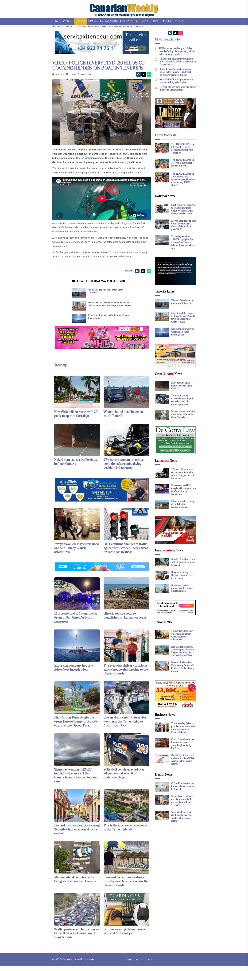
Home (57, 21)
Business (167, 21)
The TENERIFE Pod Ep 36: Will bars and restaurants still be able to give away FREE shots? (183, 180)
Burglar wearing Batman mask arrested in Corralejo (124, 931)
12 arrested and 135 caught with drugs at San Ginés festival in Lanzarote (75, 618)
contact (150, 959)
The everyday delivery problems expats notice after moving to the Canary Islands (126, 670)
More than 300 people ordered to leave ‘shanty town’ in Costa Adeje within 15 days (183, 317)
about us (139, 959)
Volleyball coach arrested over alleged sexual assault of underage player (124, 774)
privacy (129, 959)
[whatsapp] (149, 74)
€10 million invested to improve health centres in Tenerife (182, 786)
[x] (143, 74)
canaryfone (89, 959)
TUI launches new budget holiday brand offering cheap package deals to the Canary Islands (177, 51)
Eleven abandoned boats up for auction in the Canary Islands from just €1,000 (125, 721)
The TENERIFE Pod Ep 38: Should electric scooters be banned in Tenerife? (183, 148)
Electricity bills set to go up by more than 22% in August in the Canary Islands (183, 759)
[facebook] (138, 74)
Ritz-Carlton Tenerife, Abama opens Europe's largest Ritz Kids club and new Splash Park (75, 721)
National (67, 21)
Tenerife (80, 21)
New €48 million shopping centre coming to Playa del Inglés (176, 81)
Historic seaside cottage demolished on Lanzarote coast (125, 616)
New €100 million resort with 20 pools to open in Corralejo (76, 414)
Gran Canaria (95, 21)
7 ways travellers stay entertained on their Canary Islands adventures (76, 548)
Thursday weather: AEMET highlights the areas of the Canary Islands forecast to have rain (75, 775)
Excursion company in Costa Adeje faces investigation (73, 668)
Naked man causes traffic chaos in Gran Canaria (75, 462)
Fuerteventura (129, 21)
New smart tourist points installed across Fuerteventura (182, 588)
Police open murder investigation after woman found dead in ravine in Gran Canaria (178, 61)
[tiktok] (175, 33)
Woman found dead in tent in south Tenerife (182, 302)
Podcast (179, 21)
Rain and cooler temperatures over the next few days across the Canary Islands (126, 881)
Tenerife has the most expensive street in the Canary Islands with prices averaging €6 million (175, 72)
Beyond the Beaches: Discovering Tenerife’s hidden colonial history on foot (77, 829)
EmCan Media (66, 959)
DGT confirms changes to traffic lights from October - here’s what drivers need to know (126, 548)
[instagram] (180, 33)
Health (155, 21)
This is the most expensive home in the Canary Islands (125, 827)
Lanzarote (111, 21)
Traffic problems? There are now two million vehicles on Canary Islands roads (76, 933)
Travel (144, 21)
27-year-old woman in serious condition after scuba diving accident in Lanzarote (124, 464)
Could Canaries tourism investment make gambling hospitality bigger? (183, 744)
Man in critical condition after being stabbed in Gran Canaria (75, 879)
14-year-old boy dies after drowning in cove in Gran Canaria (178, 88)
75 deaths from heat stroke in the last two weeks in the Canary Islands (181, 816)
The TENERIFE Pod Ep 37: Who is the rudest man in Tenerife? (183, 163)
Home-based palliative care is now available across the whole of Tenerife (182, 800)
